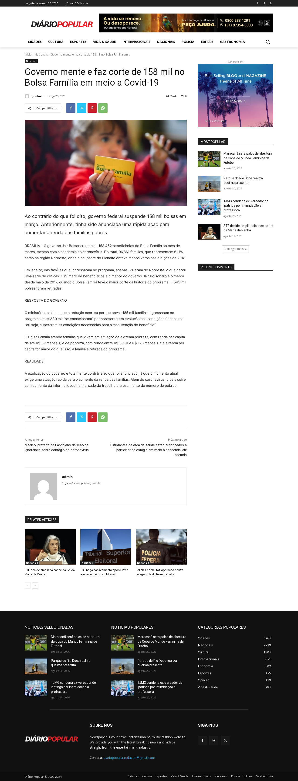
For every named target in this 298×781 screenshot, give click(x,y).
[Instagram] (264, 3)
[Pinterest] (92, 108)
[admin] (28, 96)
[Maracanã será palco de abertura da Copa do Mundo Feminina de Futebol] (209, 159)
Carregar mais (234, 249)
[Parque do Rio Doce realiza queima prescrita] (209, 184)
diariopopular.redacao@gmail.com (129, 757)
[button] (267, 41)
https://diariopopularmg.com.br (81, 483)
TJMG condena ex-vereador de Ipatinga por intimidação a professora (246, 205)
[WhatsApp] (103, 108)
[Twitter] (270, 3)
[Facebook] (258, 3)
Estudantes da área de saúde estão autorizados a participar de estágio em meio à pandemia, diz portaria (148, 450)
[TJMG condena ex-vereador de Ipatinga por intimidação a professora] (209, 207)
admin (39, 96)
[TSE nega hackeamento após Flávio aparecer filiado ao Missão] (105, 547)
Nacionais (41, 54)
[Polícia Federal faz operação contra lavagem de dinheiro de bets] (161, 547)
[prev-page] (27, 585)
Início (28, 54)
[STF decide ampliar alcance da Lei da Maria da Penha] (50, 547)
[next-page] (35, 585)
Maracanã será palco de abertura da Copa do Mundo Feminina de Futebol (248, 158)
